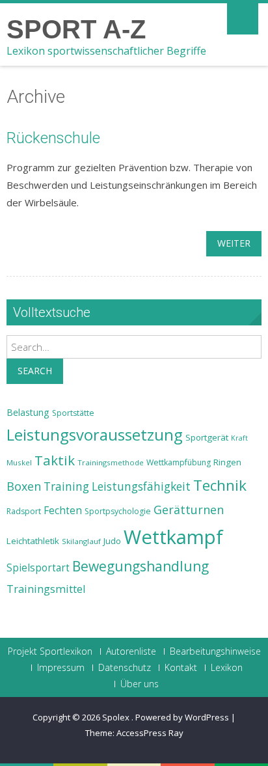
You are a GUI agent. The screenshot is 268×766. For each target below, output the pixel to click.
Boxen (24, 486)
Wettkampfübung (178, 462)
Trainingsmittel (46, 588)
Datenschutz (124, 667)
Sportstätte (73, 412)
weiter (233, 243)
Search (35, 370)
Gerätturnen (189, 509)
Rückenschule (53, 138)
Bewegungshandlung (140, 566)
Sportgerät (206, 437)
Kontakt (181, 667)
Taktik (54, 460)
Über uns (139, 684)
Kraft (239, 438)
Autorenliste (131, 651)
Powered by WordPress (182, 717)
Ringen (227, 462)
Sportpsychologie (118, 511)
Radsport (24, 511)
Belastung (28, 412)
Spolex (116, 717)
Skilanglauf (81, 541)
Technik (220, 485)
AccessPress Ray (149, 733)
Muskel (19, 462)
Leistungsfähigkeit (141, 486)
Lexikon (227, 667)
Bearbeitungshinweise (215, 651)
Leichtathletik (33, 541)
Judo (112, 541)
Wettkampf (173, 537)
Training (66, 486)
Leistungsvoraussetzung (95, 434)
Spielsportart (38, 568)
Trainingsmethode (110, 462)
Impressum (61, 667)
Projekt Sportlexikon (50, 651)
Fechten (63, 510)
